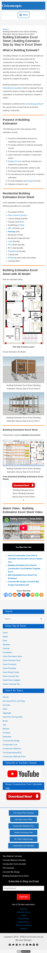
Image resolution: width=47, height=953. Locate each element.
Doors (5, 633)
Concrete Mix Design (11, 741)
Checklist (6, 733)
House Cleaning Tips (11, 684)
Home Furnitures (9, 664)
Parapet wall (13, 251)
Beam (21, 222)
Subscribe (23, 897)
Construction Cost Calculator (14, 864)
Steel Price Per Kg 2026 (12, 717)
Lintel (10, 241)
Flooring (6, 648)
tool (19, 161)
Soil (4, 725)
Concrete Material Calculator (14, 860)
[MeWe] (28, 595)
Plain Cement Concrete (17, 215)
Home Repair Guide (11, 672)
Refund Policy (23, 922)
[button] (23, 813)
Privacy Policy (23, 919)
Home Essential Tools (11, 660)
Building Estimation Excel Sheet (16, 876)
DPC (10, 228)
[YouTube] (30, 945)
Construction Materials (12, 749)
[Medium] (34, 945)
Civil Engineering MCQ (12, 753)
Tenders (30, 181)
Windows (6, 645)
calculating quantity (33, 104)
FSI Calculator (8, 868)
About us (23, 909)
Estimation (7, 737)
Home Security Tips (11, 676)
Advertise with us (23, 912)
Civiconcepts (12, 6)
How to (5, 697)
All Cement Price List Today (14, 701)
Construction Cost (10, 745)
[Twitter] (10, 595)
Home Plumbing (9, 668)
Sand (5, 709)
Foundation (7, 652)
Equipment (12, 161)
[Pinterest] (24, 595)
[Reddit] (15, 595)
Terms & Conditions (23, 925)
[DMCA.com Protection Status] (23, 951)
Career (23, 915)
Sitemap (23, 929)
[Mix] (32, 595)
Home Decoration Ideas (12, 656)
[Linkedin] (19, 595)
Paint (5, 641)
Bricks (5, 721)
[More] (41, 595)
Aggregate (7, 713)
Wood (5, 637)
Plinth (22, 225)
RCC (10, 245)
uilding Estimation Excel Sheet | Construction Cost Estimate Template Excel (24, 568)
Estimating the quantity (12, 88)
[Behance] (20, 945)
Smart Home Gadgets (11, 680)
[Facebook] (6, 595)
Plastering (12, 258)
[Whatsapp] (37, 595)
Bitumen (6, 729)
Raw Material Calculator (12, 856)
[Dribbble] (23, 945)
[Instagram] (17, 945)
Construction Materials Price (14, 757)
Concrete (6, 705)
